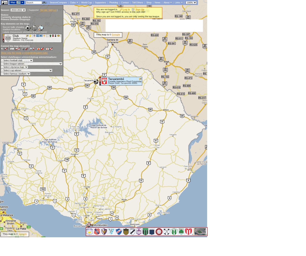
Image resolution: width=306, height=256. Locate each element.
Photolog (113, 2)
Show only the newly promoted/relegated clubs (24, 53)
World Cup (86, 2)
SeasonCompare (58, 2)
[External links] (181, 2)
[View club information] (77, 2)
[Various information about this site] (170, 2)
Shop (149, 2)
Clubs (73, 2)
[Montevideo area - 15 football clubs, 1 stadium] (88, 226)
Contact (125, 2)
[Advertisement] (154, 25)
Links (177, 2)
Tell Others (137, 2)
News (157, 2)
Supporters (100, 2)
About (166, 2)
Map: (13, 2)
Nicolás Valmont (48, 10)
